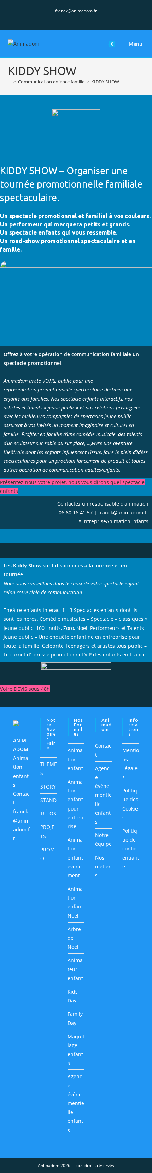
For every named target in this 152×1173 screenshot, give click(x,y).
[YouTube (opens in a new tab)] (84, 18)
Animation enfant (75, 759)
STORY (48, 786)
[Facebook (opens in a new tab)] (69, 18)
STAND (48, 800)
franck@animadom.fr (76, 11)
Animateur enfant (75, 969)
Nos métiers (103, 866)
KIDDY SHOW (105, 81)
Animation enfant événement (75, 857)
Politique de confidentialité (130, 848)
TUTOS (48, 813)
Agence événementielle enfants (76, 1103)
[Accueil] (9, 81)
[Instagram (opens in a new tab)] (77, 18)
